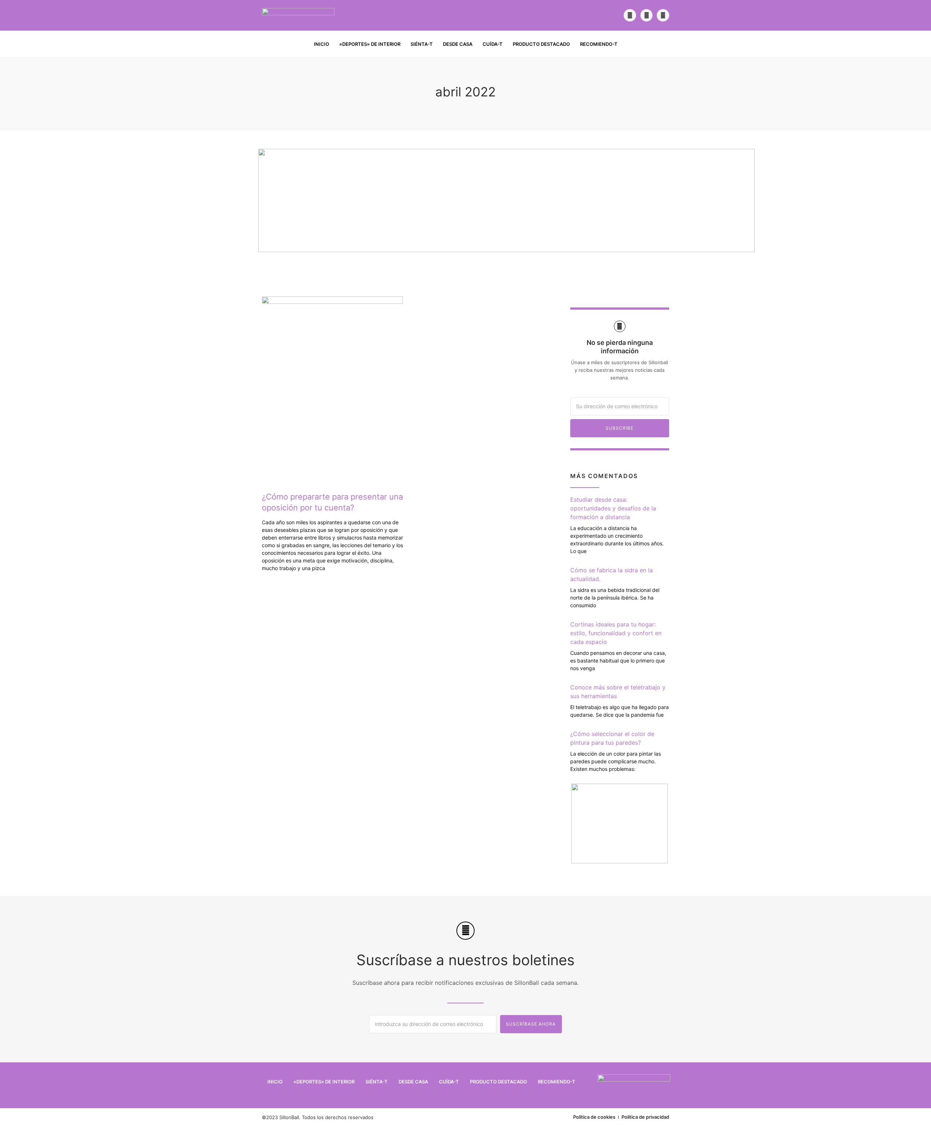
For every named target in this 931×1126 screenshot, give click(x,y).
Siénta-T (422, 44)
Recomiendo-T (599, 44)
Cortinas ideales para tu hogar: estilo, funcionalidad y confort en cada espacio (616, 633)
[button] (664, 44)
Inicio (321, 44)
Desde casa (457, 44)
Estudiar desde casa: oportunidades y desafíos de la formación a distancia (613, 508)
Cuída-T (493, 44)
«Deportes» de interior (369, 44)
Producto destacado (541, 44)
